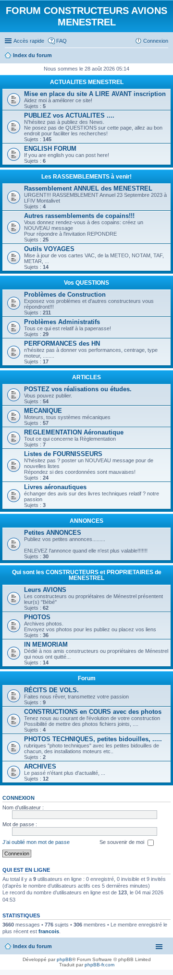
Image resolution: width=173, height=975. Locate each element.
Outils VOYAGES (49, 249)
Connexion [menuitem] (155, 41)
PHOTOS (37, 617)
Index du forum (32, 946)
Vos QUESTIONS (86, 282)
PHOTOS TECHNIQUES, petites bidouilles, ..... (93, 739)
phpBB (64, 959)
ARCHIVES (40, 766)
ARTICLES (86, 377)
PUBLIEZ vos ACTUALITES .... (69, 115)
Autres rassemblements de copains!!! (79, 215)
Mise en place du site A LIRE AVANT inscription (95, 93)
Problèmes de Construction (65, 294)
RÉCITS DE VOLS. (51, 690)
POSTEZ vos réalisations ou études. (78, 389)
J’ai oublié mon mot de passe (36, 842)
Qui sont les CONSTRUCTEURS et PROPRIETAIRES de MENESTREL (86, 575)
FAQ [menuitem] (61, 41)
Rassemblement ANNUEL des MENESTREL (88, 188)
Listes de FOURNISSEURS (63, 453)
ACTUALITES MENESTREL (87, 82)
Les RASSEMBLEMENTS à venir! (86, 176)
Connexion (18, 798)
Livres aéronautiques (55, 487)
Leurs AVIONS (45, 589)
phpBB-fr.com (99, 964)
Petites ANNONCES (52, 532)
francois (48, 931)
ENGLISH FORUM (50, 148)
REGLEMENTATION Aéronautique (74, 432)
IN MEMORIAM (46, 644)
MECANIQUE (43, 410)
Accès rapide (28, 41)
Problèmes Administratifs (62, 321)
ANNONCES (86, 521)
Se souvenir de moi (122, 842)
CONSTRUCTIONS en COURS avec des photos (92, 711)
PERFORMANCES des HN (62, 343)
